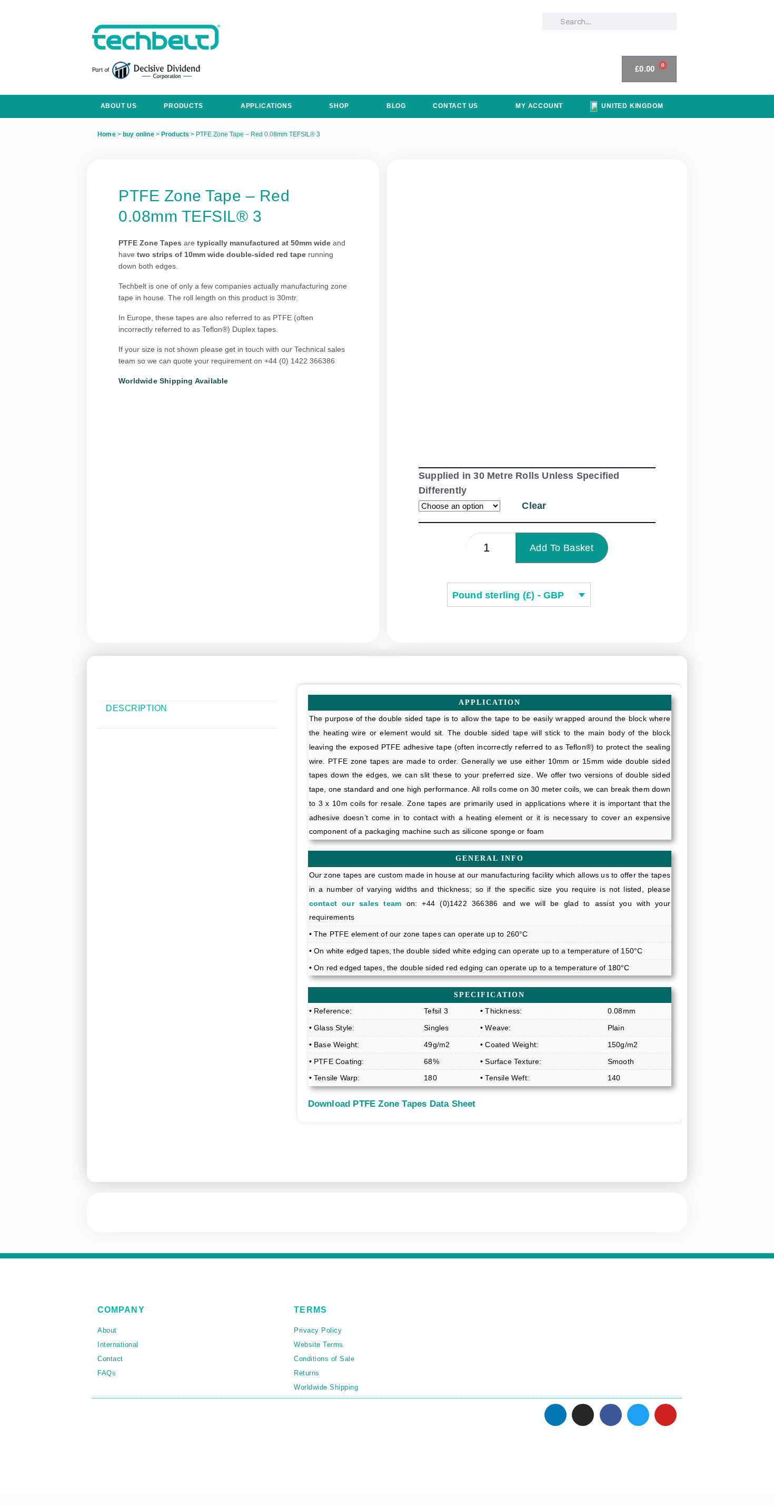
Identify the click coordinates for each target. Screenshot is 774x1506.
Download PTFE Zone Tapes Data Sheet (392, 1104)
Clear (534, 505)
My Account (539, 106)
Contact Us (455, 106)
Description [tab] (136, 708)
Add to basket (561, 548)
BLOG (396, 106)
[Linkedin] (555, 1415)
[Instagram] (583, 1415)
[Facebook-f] (611, 1415)
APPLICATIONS (266, 106)
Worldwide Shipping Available (173, 381)
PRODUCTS (183, 106)
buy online (138, 134)
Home (106, 134)
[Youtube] (665, 1415)
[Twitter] (638, 1415)
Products (175, 134)
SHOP (339, 106)
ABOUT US (119, 106)
